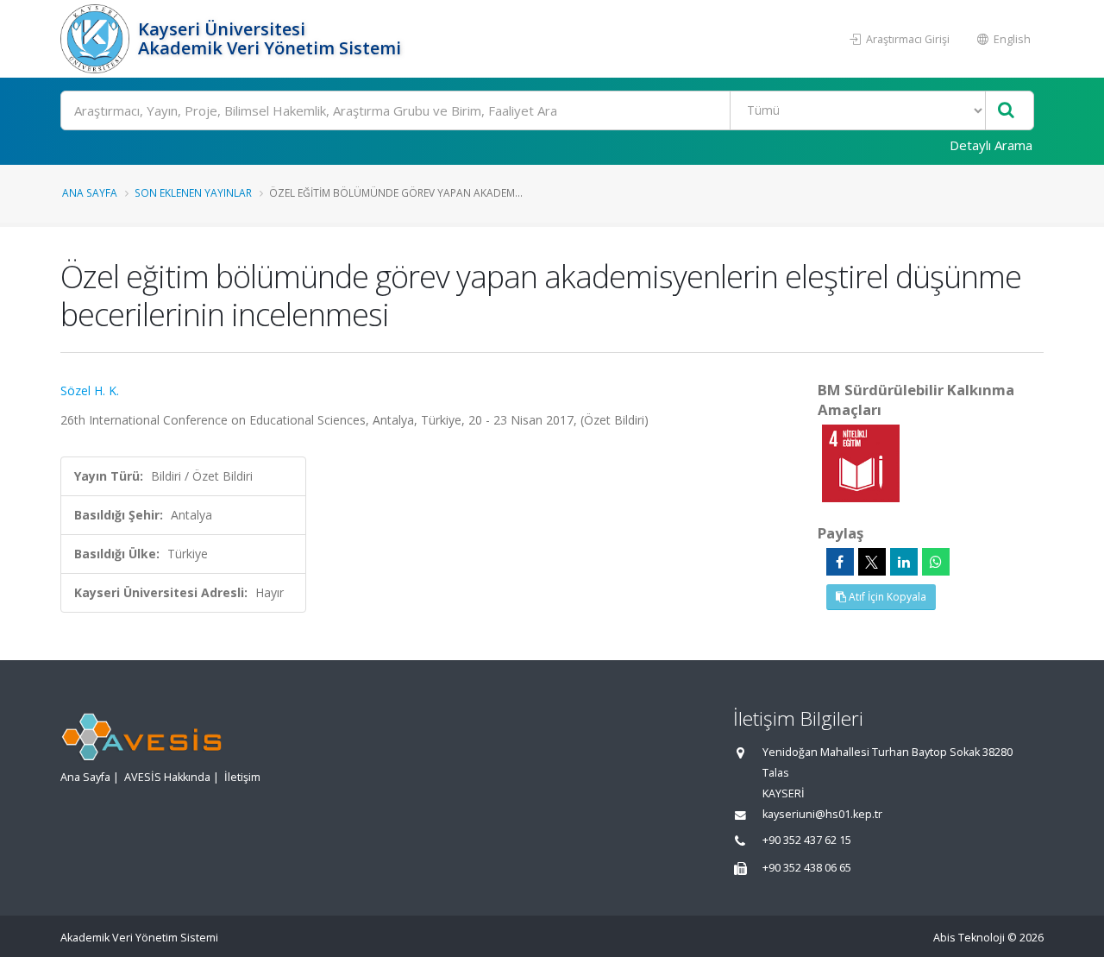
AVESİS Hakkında (167, 777)
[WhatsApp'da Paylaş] (936, 562)
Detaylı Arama (991, 145)
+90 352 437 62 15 (806, 840)
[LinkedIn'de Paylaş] (904, 562)
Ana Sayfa (89, 192)
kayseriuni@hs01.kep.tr (822, 814)
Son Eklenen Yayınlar (193, 192)
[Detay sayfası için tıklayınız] (861, 462)
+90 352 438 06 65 (806, 867)
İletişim (242, 777)
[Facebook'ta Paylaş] (840, 562)
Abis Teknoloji (969, 937)
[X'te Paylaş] (872, 562)
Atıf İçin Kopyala (886, 596)
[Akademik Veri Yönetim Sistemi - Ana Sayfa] (97, 39)
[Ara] (1006, 110)
